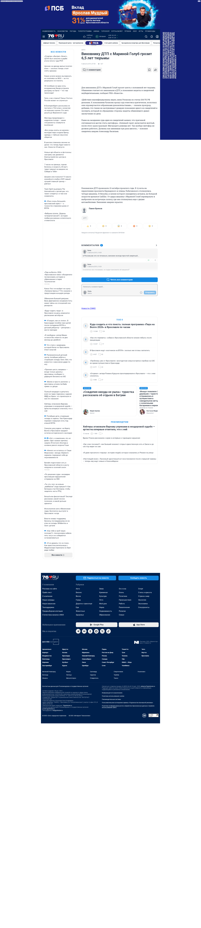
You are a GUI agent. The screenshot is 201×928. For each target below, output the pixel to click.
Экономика (143, 604)
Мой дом (103, 604)
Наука (101, 607)
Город (78, 600)
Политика (123, 596)
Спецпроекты (143, 607)
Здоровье (80, 615)
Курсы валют (117, 31)
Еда (77, 607)
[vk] (84, 631)
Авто (78, 589)
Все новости (58, 51)
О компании (47, 596)
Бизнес (79, 592)
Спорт (140, 589)
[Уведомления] (151, 36)
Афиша (96, 31)
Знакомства (62, 31)
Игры (141, 31)
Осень (121, 592)
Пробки (128, 31)
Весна (78, 596)
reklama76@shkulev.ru (148, 686)
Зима (101, 589)
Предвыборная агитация (52, 611)
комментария (94, 70)
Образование (104, 615)
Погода (73, 31)
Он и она (122, 589)
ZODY (135, 31)
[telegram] (78, 631)
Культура (103, 596)
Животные (80, 611)
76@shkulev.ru (67, 705)
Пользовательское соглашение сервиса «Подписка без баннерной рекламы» (127, 702)
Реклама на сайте (49, 589)
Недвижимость (49, 31)
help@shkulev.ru (57, 710)
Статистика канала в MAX (53, 615)
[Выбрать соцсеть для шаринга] (155, 70)
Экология (142, 600)
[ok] (90, 631)
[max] (96, 631)
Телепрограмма (85, 31)
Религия (122, 611)
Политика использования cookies (113, 696)
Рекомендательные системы (111, 699)
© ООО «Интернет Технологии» (79, 715)
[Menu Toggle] (44, 36)
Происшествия (125, 600)
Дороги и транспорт (84, 604)
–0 (155, 260)
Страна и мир (143, 596)
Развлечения (124, 607)
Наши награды (48, 600)
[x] (102, 631)
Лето (101, 600)
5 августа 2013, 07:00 (88, 64)
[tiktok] (108, 631)
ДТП (84, 218)
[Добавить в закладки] (149, 70)
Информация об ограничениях (112, 693)
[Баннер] (93, 43)
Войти (90, 293)
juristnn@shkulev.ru (48, 709)
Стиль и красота (145, 592)
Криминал (103, 592)
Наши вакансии (48, 604)
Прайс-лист (47, 592)
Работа (122, 604)
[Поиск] (146, 36)
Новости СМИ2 (88, 308)
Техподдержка (48, 607)
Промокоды (150, 31)
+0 (148, 260)
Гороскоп (105, 31)
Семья (121, 615)
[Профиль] (157, 36)
